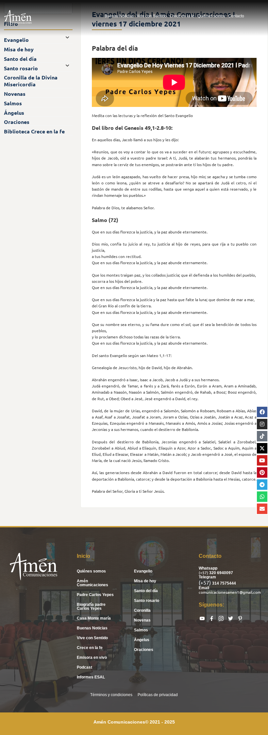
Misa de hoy (145, 581)
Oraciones (143, 649)
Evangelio (143, 571)
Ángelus (141, 640)
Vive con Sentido (152, 16)
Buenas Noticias (119, 16)
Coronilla (142, 610)
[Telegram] (262, 484)
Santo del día (146, 591)
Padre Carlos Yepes (95, 594)
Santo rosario (146, 600)
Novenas (142, 620)
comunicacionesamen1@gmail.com (230, 592)
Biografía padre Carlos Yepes (91, 606)
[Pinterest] (262, 472)
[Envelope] (262, 509)
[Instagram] (262, 424)
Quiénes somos (211, 16)
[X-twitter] (262, 448)
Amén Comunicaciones (92, 583)
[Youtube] (262, 460)
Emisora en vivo (92, 657)
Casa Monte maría (94, 618)
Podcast (84, 667)
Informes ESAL (91, 677)
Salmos (141, 630)
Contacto (236, 16)
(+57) (204, 572)
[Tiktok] (262, 436)
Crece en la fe (182, 16)
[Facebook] (262, 412)
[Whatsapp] (262, 496)
